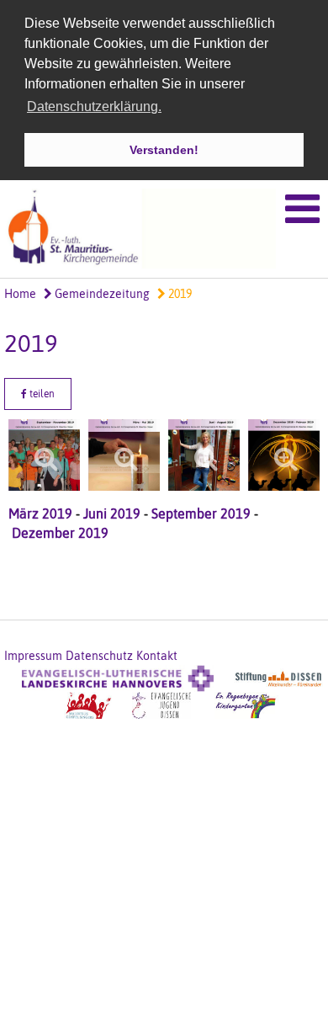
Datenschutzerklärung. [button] (94, 106)
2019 (179, 294)
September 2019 (201, 513)
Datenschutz (99, 655)
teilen (41, 394)
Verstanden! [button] (164, 150)
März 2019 (40, 513)
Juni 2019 (110, 513)
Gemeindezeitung (101, 294)
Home (20, 294)
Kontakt (156, 655)
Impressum (33, 655)
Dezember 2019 (60, 532)
